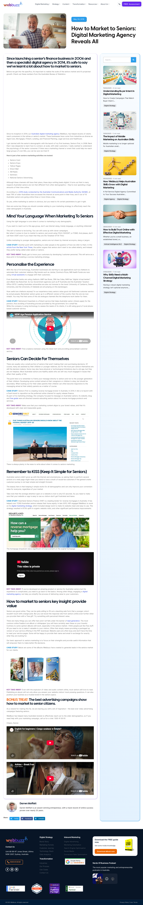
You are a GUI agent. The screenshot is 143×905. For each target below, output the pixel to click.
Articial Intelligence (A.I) (113, 244)
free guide (14, 398)
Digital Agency (109, 199)
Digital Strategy (109, 105)
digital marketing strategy (22, 506)
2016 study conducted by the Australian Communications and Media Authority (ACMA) (53, 192)
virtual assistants (18, 275)
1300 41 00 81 (15, 862)
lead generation (73, 621)
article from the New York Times (19, 247)
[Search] (133, 59)
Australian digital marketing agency (45, 134)
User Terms (133, 902)
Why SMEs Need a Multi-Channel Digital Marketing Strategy (117, 278)
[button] (131, 4)
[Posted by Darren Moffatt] (119, 75)
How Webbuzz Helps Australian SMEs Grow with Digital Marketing (119, 184)
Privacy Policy (124, 902)
